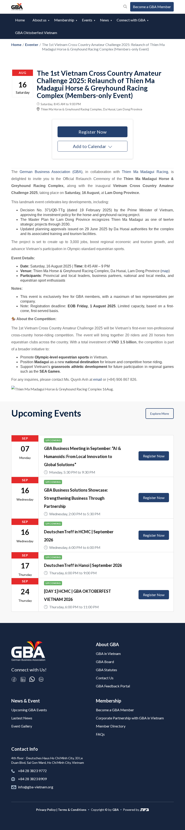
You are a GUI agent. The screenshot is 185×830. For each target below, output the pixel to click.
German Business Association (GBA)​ (50, 172)
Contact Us (104, 678)
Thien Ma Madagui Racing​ (145, 172)
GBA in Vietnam (108, 653)
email (97, 379)
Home (20, 20)
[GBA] (17, 6)
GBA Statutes (106, 670)
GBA (115, 810)
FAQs (100, 734)
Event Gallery (21, 726)
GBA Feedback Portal (113, 686)
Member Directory (110, 726)
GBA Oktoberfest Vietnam (36, 32)
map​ (165, 271)
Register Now (92, 132)
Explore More (159, 413)
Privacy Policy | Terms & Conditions (61, 810)
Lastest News (21, 718)
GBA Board (105, 661)
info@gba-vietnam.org (35, 787)
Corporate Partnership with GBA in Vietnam (130, 718)
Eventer (31, 44)
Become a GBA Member (152, 7)
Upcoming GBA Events (29, 710)
